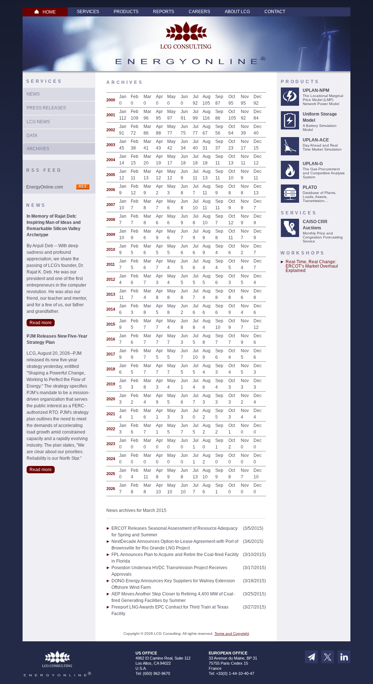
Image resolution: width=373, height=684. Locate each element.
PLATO (310, 187)
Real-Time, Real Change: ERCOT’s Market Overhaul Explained (312, 266)
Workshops (302, 253)
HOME (49, 12)
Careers (199, 11)
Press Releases (46, 107)
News (33, 94)
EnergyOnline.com (44, 187)
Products (126, 11)
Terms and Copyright (232, 633)
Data (32, 135)
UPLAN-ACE (316, 140)
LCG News (38, 121)
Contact (274, 11)
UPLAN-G (313, 163)
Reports (163, 11)
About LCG (237, 11)
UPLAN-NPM (316, 90)
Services (88, 11)
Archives (38, 148)
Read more (41, 322)
